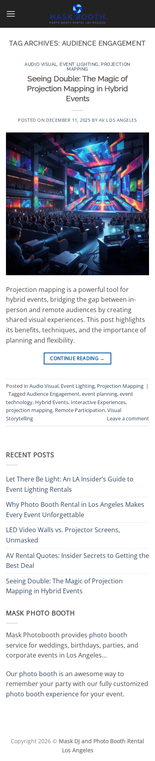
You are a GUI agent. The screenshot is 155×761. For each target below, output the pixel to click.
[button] (10, 13)
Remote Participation (80, 410)
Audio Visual (41, 64)
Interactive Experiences (98, 402)
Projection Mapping (120, 385)
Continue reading (77, 358)
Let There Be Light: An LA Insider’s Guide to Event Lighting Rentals (70, 484)
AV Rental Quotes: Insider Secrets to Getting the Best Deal (77, 560)
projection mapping (29, 410)
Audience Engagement (53, 393)
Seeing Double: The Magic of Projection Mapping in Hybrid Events (77, 88)
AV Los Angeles (118, 120)
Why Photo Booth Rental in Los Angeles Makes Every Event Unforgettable (75, 509)
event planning (99, 393)
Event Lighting (79, 64)
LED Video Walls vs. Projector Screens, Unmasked (63, 534)
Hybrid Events (51, 402)
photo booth (38, 673)
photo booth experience (42, 694)
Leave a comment (128, 418)
